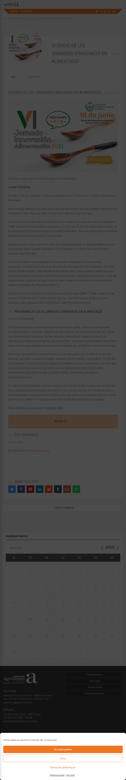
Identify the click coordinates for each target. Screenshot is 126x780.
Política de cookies (57, 775)
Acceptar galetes (63, 749)
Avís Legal (70, 775)
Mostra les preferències (63, 767)
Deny (63, 758)
